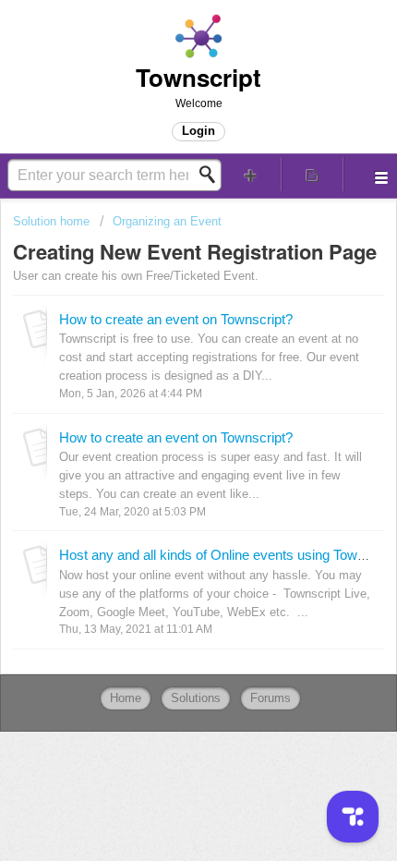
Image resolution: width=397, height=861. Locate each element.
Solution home (53, 221)
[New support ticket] (251, 174)
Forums (270, 698)
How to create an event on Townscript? (176, 319)
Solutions (196, 698)
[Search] (212, 174)
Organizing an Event (167, 221)
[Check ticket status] (312, 174)
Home (125, 698)
